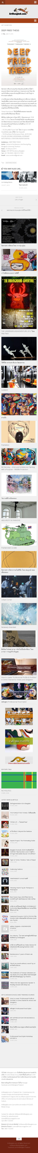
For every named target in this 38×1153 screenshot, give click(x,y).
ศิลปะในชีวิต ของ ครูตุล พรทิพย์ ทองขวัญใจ (23, 1027)
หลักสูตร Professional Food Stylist (13, 702)
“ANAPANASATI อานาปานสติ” (19, 878)
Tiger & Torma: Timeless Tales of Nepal (23, 860)
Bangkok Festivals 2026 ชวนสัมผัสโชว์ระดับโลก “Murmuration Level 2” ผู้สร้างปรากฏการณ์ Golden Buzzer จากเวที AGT (23, 852)
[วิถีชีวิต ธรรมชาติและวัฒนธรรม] (19, 348)
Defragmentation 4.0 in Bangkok (20, 803)
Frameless (5, 445)
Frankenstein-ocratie (9, 548)
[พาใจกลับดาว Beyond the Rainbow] (5, 834)
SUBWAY (4, 390)
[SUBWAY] (19, 377)
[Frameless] (19, 432)
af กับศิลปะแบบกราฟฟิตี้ (10, 273)
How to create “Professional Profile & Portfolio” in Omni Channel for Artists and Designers (19, 678)
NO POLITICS (6, 791)
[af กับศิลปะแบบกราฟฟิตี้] (19, 260)
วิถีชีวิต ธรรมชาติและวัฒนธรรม (13, 362)
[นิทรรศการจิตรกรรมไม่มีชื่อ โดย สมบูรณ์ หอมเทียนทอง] (19, 559)
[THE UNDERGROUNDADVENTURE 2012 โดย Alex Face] (19, 302)
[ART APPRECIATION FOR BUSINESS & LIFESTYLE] (5, 1020)
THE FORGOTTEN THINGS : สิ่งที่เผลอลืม (23, 813)
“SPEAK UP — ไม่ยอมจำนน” (18, 822)
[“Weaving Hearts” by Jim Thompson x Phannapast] (5, 890)
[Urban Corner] (19, 586)
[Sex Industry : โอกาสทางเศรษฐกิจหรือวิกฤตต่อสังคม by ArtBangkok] (5, 938)
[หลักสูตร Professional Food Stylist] (19, 691)
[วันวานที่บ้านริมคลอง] (19, 484)
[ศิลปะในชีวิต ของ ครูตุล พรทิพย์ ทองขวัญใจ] (5, 1029)
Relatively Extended (8, 627)
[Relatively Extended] (19, 614)
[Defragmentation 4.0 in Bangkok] (5, 806)
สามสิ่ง (3, 417)
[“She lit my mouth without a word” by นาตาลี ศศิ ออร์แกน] (5, 966)
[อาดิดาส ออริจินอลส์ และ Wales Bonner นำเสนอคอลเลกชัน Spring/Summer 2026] (5, 947)
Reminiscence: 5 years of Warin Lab (21, 954)
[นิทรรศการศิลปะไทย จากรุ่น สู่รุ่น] (19, 231)
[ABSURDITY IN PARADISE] (19, 510)
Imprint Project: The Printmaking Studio (22, 840)
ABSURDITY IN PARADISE (10, 520)
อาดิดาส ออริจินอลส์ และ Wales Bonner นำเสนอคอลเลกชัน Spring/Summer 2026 (23, 946)
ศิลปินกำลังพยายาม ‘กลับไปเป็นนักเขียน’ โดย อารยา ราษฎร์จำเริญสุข (17, 650)
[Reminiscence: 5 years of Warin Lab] (5, 956)
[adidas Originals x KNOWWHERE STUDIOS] (5, 929)
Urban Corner (6, 600)
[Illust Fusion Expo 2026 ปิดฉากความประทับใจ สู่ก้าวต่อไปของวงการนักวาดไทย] (5, 899)
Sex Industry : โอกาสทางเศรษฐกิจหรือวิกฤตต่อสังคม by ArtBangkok (23, 936)
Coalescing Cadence (16, 869)
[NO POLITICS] (19, 780)
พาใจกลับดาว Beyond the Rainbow (21, 831)
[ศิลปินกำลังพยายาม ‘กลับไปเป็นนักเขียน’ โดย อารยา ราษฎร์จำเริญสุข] (19, 638)
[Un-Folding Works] (10, 175)
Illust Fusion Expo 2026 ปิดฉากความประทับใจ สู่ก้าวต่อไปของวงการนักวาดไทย (22, 898)
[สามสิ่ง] (19, 404)
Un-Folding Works (6, 182)
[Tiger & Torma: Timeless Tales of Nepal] (5, 862)
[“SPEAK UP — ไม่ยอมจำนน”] (5, 824)
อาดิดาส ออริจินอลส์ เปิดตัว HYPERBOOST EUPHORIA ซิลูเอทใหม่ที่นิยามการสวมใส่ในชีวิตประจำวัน (23, 908)
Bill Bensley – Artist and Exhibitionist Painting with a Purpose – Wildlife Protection (18, 468)
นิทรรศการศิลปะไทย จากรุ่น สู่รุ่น (13, 245)
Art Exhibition (6, 25)
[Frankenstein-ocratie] (19, 535)
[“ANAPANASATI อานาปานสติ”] (5, 881)
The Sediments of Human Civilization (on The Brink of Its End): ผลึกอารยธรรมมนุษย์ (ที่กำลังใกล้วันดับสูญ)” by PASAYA (23, 974)
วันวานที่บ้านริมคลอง (9, 498)
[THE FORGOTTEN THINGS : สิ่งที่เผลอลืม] (5, 815)
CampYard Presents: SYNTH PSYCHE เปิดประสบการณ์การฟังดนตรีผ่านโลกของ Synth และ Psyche (23, 918)
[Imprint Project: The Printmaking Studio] (5, 843)
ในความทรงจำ (23, 185)
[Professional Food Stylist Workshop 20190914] (5, 1039)
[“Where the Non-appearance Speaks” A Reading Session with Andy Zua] (5, 985)
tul (4, 34)
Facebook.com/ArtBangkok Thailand (12, 1085)
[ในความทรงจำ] (28, 176)
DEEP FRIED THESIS (11, 162)
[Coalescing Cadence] (5, 871)
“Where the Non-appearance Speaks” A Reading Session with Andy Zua (22, 984)
